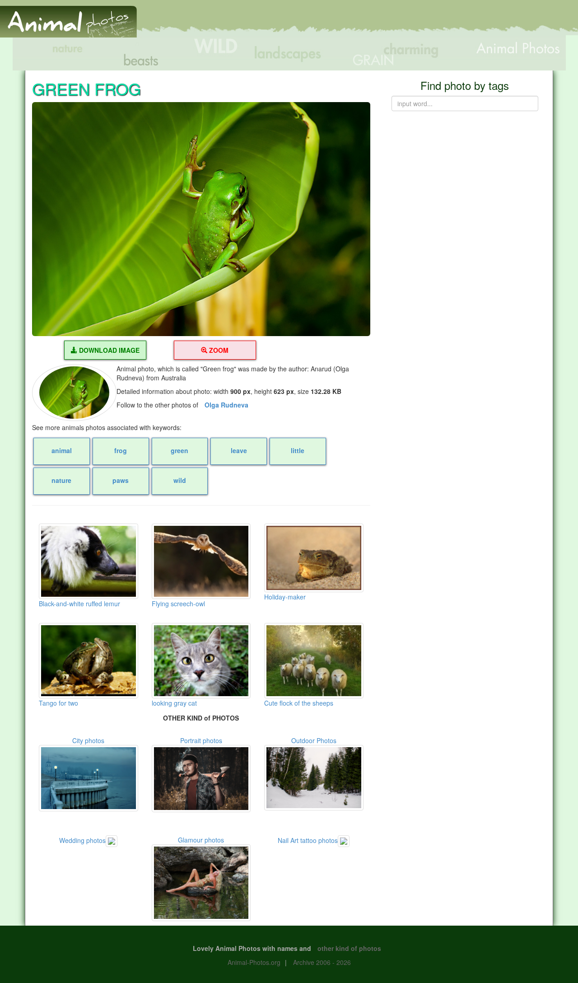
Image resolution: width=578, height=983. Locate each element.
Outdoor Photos (313, 740)
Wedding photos (82, 840)
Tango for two (58, 702)
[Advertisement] (412, 21)
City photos (88, 740)
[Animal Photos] (68, 17)
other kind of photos (349, 948)
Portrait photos (201, 740)
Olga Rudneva (226, 404)
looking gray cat (174, 702)
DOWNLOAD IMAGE (108, 350)
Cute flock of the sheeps (298, 702)
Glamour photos (201, 839)
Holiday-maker (285, 596)
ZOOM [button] (217, 350)
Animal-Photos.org (254, 962)
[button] (201, 219)
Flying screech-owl (178, 603)
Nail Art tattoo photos (308, 840)
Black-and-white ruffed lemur (79, 603)
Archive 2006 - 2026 (322, 962)
